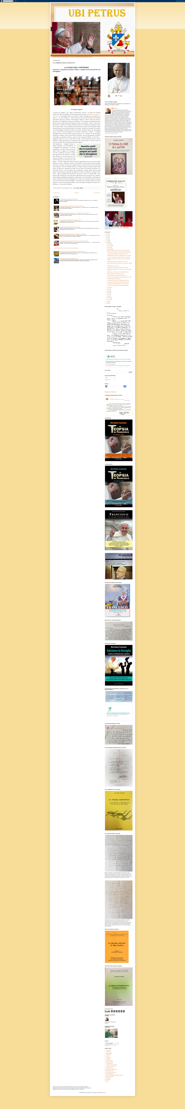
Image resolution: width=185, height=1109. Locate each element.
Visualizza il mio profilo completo (111, 133)
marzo (108, 296)
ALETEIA (107, 1056)
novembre (109, 245)
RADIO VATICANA (109, 1067)
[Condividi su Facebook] (81, 188)
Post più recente (56, 192)
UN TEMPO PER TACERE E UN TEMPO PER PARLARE (118, 282)
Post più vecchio (97, 192)
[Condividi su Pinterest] (82, 188)
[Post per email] (74, 187)
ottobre (108, 247)
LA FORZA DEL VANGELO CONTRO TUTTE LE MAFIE (117, 267)
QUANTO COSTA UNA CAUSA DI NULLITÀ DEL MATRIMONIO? (66, 248)
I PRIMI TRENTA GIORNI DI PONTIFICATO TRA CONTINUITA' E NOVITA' (74, 241)
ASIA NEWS (108, 1057)
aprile (108, 294)
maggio (108, 292)
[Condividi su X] (79, 188)
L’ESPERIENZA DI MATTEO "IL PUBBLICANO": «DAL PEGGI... (119, 255)
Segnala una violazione (110, 391)
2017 (107, 301)
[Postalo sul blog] (78, 188)
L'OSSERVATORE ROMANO (111, 1065)
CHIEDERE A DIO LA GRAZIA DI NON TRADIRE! (116, 275)
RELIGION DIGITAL (109, 1070)
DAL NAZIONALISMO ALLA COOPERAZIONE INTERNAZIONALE (72, 251)
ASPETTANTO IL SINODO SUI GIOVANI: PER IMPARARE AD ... (119, 252)
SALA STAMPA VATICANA (111, 1072)
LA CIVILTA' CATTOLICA (110, 1066)
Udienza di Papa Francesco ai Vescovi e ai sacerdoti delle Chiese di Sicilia (74, 213)
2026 (107, 234)
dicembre (109, 243)
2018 (107, 242)
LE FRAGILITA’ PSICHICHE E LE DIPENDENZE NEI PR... (118, 280)
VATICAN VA (108, 1078)
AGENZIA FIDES (109, 1053)
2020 (107, 239)
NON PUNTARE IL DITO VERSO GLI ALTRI (115, 273)
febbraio (109, 297)
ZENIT (107, 1081)
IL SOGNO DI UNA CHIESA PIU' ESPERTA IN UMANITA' (118, 285)
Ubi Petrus (115, 108)
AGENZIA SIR (108, 1054)
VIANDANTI (108, 1079)
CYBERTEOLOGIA (109, 1062)
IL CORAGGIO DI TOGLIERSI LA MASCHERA (69, 199)
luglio (108, 289)
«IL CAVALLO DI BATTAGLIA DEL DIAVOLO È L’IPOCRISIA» (119, 257)
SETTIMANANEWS (109, 1073)
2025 (107, 235)
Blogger (104, 1092)
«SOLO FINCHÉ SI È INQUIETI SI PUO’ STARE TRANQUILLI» (72, 206)
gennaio (109, 299)
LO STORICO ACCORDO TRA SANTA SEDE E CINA (117, 253)
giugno (108, 291)
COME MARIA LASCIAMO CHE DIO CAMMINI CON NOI (118, 272)
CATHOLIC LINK (109, 1060)
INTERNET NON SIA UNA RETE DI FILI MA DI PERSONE (118, 250)
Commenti (108, 379)
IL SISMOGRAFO (109, 1063)
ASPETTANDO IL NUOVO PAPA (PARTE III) (68, 258)
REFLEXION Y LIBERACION (111, 1069)
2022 (107, 237)
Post (107, 377)
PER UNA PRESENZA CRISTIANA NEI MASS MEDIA (70, 227)
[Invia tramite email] (76, 188)
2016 (107, 303)
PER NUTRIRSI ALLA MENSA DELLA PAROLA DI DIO (70, 220)
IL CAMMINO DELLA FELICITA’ (113, 266)
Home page (76, 192)
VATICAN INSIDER (109, 1076)
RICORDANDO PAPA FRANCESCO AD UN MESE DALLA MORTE (73, 234)
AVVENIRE (108, 1059)
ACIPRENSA (108, 1050)
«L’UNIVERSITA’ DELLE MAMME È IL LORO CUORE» (117, 283)
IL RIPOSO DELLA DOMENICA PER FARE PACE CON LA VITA (119, 277)
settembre (109, 249)
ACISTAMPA (108, 1051)
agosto (108, 287)
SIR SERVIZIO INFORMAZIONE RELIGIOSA (114, 1075)
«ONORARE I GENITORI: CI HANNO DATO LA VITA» (117, 261)
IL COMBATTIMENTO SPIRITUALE (114, 278)
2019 (107, 240)
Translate (114, 1045)
